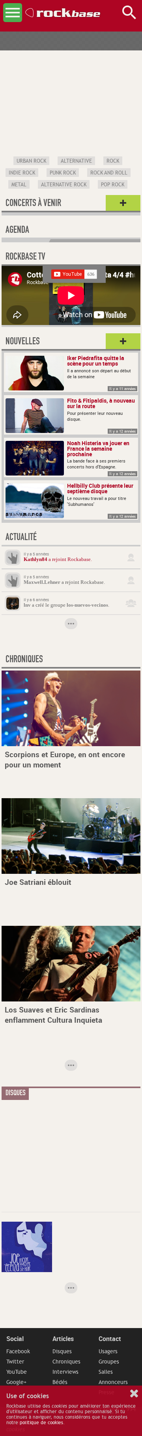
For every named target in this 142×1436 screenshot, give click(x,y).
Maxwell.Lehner (42, 582)
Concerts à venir (33, 204)
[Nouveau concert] (123, 203)
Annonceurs (113, 1382)
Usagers (108, 1351)
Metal (18, 185)
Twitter (15, 1361)
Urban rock (31, 161)
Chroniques (66, 1361)
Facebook (18, 1351)
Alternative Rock (63, 185)
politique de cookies (41, 1422)
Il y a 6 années (36, 599)
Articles (63, 1338)
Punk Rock (63, 173)
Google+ (16, 1382)
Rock (112, 161)
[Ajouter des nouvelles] (123, 342)
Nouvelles (23, 342)
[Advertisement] (61, 1153)
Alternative (76, 161)
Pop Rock (112, 185)
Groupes (109, 1361)
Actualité (21, 538)
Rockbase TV (25, 257)
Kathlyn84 (35, 559)
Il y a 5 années (36, 554)
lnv (27, 605)
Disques (62, 1351)
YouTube (16, 1371)
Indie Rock (22, 173)
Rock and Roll (108, 173)
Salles (106, 1371)
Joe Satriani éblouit (38, 882)
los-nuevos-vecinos (87, 605)
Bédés (59, 1382)
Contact (110, 1338)
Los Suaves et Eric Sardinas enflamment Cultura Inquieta (53, 1015)
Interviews (65, 1371)
